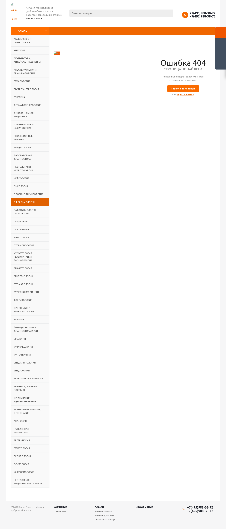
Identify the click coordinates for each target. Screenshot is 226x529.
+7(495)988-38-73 (202, 16)
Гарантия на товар (105, 519)
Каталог (23, 30)
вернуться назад (185, 94)
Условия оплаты (103, 511)
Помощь (100, 507)
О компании (60, 511)
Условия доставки (104, 515)
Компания (60, 507)
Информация (144, 507)
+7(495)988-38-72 (202, 13)
